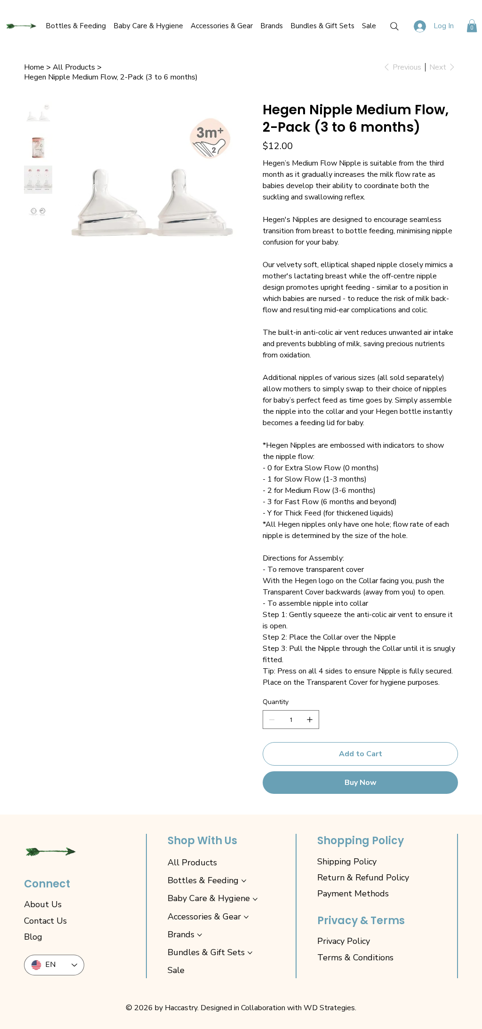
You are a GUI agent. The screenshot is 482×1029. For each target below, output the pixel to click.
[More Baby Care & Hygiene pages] (255, 899)
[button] (471, 25)
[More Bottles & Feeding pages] (243, 881)
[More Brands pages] (199, 935)
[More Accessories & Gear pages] (246, 917)
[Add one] (309, 719)
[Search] (394, 26)
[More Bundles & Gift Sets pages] (250, 952)
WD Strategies (329, 1008)
